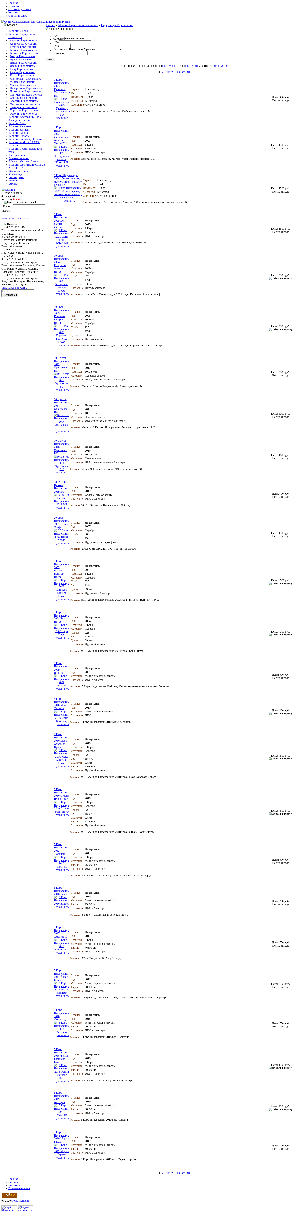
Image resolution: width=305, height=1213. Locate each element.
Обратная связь (17, 15)
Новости (13, 6)
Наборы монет (18, 155)
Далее (169, 71)
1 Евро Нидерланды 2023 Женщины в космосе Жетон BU (61, 135)
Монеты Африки (19, 132)
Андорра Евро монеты (23, 43)
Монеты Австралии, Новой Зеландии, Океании (25, 118)
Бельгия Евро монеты (23, 46)
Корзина (13, 1181)
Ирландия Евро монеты (24, 59)
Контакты (14, 12)
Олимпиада (16, 174)
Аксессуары (16, 177)
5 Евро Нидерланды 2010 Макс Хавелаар (61, 703)
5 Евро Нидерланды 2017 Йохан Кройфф (61, 975)
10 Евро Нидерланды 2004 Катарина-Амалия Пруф (61, 263)
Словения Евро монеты (24, 100)
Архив (13, 183)
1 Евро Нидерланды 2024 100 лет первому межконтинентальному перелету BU (68, 180)
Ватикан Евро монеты (23, 49)
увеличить (62, 117)
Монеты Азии (17, 123)
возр (164, 65)
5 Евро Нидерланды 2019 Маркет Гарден (61, 1137)
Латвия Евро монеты (22, 72)
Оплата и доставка (19, 9)
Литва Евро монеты (22, 75)
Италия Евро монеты (22, 65)
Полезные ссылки (19, 1188)
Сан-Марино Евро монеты (26, 94)
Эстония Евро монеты (23, 113)
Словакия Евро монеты (24, 97)
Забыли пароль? (8, 218)
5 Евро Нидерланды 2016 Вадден (61, 891)
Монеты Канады (19, 129)
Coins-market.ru (20, 1200)
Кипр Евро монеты (21, 69)
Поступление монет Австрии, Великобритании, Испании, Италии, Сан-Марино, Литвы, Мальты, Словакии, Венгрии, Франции (23, 267)
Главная (13, 2)
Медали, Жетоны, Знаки (23, 161)
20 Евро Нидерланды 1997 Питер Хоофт (61, 522)
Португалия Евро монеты (25, 91)
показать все (182, 71)
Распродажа (16, 180)
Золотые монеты (19, 158)
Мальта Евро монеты (22, 81)
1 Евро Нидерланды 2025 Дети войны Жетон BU (61, 221)
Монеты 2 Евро (18, 30)
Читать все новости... (14, 287)
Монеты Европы (19, 135)
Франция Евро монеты (23, 107)
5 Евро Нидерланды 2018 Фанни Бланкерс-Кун (61, 1056)
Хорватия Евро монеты (24, 110)
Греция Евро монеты (22, 56)
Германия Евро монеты (24, 53)
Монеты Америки (20, 126)
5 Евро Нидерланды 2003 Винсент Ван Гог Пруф (61, 568)
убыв (172, 65)
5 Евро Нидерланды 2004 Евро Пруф (61, 617)
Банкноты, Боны (19, 170)
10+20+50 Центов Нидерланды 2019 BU (61, 487)
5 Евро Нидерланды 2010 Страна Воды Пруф (61, 794)
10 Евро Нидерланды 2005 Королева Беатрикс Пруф (61, 314)
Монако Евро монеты (23, 84)
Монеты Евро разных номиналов (21, 36)
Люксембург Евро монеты (25, 78)
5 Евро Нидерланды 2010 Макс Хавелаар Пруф (61, 741)
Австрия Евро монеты (23, 40)
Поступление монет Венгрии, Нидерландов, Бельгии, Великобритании (19, 243)
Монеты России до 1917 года (26, 139)
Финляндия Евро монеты (25, 104)
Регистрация (22, 218)
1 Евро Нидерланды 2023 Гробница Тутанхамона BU (62, 87)
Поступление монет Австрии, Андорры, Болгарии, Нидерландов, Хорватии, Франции (22, 281)
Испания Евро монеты (23, 62)
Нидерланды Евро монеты (26, 88)
